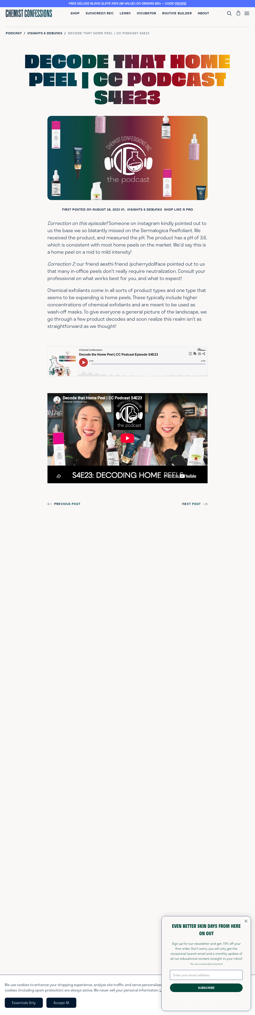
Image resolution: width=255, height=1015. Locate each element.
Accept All (61, 1002)
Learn (125, 13)
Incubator (146, 13)
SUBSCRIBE (206, 988)
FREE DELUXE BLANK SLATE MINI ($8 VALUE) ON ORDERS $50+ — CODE (127, 3)
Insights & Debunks (44, 33)
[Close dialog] (245, 921)
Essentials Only (24, 1002)
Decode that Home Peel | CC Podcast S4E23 (108, 33)
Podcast (14, 33)
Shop (75, 13)
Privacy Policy (180, 1001)
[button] (127, 3)
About (203, 13)
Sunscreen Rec (100, 13)
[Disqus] (127, 567)
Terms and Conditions (224, 998)
